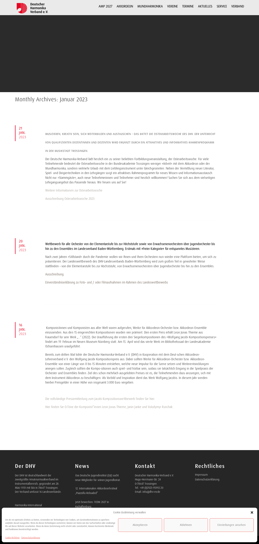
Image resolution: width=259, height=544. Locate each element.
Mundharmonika (150, 6)
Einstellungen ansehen (232, 525)
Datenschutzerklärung (30, 537)
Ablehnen (186, 525)
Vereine (172, 6)
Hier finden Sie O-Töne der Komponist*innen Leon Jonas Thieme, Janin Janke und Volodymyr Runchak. (109, 407)
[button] (252, 512)
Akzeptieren (140, 525)
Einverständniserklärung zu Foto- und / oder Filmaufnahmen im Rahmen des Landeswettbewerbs (106, 282)
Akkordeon (125, 6)
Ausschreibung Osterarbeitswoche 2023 (70, 199)
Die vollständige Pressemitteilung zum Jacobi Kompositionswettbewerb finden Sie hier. (100, 399)
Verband (237, 6)
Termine (188, 6)
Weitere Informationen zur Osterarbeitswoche (73, 190)
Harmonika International (28, 505)
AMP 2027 (105, 6)
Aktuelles (205, 6)
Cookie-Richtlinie (12, 537)
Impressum (201, 475)
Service (222, 6)
